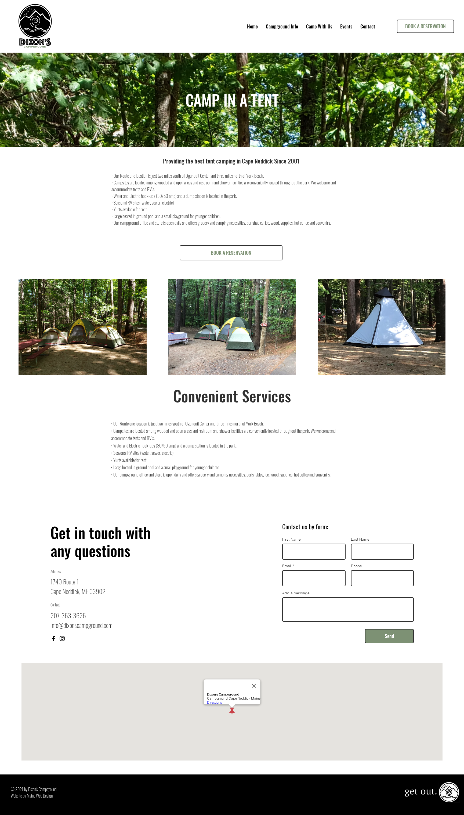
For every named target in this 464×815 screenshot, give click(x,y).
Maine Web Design (40, 795)
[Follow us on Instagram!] (62, 638)
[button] (282, 26)
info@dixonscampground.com (81, 625)
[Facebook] (53, 638)
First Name (291, 539)
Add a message (296, 593)
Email (287, 566)
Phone (356, 566)
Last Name (360, 539)
